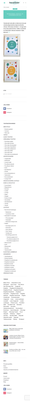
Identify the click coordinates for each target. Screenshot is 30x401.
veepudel (21, 315)
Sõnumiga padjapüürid (10, 148)
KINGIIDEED (7, 254)
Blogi (4, 381)
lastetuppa (6, 302)
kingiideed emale (7, 290)
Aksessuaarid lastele (11, 180)
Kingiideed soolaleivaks (10, 271)
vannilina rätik (13, 315)
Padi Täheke (9, 231)
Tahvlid (6, 203)
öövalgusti (21, 319)
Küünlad (7, 189)
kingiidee (5, 288)
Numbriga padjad (9, 141)
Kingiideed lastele (9, 263)
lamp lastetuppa (19, 299)
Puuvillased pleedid (9, 164)
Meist (4, 365)
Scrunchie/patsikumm (10, 173)
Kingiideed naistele (9, 267)
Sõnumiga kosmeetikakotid (11, 154)
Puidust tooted (8, 198)
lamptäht (5, 301)
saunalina (13, 306)
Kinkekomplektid (9, 129)
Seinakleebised (8, 201)
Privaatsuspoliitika (7, 364)
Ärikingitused (8, 273)
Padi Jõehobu (9, 229)
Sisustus (7, 248)
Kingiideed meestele (9, 265)
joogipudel (17, 286)
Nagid (6, 194)
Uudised (5, 367)
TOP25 (5, 135)
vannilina (5, 315)
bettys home (6, 282)
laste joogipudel (14, 301)
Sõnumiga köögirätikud (10, 147)
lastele (22, 301)
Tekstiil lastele (8, 250)
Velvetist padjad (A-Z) (12, 237)
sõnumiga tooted (13, 311)
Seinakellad (7, 199)
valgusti (18, 313)
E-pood (5, 376)
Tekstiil (6, 205)
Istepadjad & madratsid (10, 215)
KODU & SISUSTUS (9, 183)
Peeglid (6, 196)
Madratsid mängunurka (11, 221)
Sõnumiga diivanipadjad (10, 145)
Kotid (6, 167)
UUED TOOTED (8, 137)
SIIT (9, 32)
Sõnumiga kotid (8, 152)
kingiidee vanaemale (15, 295)
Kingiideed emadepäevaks (11, 260)
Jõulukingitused (8, 256)
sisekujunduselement (8, 308)
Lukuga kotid (8, 178)
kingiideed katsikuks (19, 290)
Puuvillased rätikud (9, 166)
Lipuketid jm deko (10, 213)
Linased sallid (8, 162)
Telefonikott (7, 175)
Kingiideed (6, 380)
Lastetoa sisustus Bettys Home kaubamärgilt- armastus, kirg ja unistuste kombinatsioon (16, 337)
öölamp (15, 319)
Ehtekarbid (7, 160)
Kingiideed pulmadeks (10, 269)
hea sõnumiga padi (8, 286)
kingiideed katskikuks (8, 291)
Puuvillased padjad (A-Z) (13, 239)
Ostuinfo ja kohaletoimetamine (10, 369)
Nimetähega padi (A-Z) (11, 234)
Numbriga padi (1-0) (11, 225)
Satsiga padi (9, 233)
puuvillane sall (11, 304)
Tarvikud (7, 131)
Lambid (6, 192)
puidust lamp (14, 302)
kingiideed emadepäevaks (16, 288)
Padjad (6, 223)
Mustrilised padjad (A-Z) (13, 240)
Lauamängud (8, 185)
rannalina (19, 304)
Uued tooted (6, 378)
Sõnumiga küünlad (9, 143)
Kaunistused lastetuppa (10, 209)
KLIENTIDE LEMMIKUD (10, 252)
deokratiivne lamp (16, 282)
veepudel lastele (7, 317)
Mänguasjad (8, 246)
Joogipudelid (8, 158)
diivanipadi (6, 284)
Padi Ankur (8, 227)
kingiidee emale (15, 293)
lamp (12, 299)
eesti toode (13, 284)
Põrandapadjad (9, 218)
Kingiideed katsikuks (9, 262)
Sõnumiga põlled (9, 150)
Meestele (6, 126)
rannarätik (6, 306)
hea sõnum (21, 284)
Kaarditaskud (8, 169)
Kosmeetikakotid (9, 176)
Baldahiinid (8, 212)
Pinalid (6, 171)
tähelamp (12, 313)
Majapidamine (8, 187)
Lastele (6, 190)
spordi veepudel (14, 310)
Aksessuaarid (8, 156)
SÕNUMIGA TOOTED (9, 139)
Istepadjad (8, 219)
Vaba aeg (7, 132)
